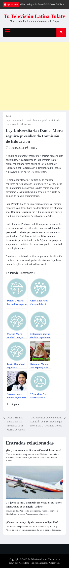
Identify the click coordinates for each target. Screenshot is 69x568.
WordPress (54, 563)
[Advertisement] (34, 76)
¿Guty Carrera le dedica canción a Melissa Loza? (33, 450)
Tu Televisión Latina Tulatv (34, 16)
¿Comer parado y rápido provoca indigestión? (32, 522)
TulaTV (33, 147)
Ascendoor (24, 563)
